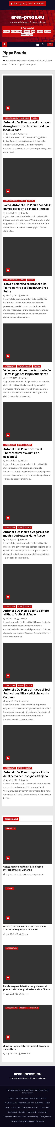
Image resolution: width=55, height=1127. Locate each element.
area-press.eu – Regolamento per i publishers (24, 1103)
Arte (33, 31)
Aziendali (10, 888)
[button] (43, 44)
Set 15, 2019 (11, 134)
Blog (7, 1107)
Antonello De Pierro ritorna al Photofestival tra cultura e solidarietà (22, 452)
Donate (22, 1112)
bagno (39, 31)
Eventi (23, 201)
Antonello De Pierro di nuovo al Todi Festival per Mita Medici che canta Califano (26, 693)
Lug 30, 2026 (12, 874)
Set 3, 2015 (11, 618)
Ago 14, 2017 (12, 213)
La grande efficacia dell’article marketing (21, 1117)
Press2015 (25, 1053)
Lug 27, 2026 (12, 934)
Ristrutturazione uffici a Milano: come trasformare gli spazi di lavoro (24, 928)
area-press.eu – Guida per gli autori (31, 1098)
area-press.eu (27, 17)
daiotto (24, 134)
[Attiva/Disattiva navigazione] (38, 44)
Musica (20, 685)
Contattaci (12, 1112)
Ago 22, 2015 (12, 780)
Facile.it (6, 31)
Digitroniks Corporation (32, 874)
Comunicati (25, 118)
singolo (48, 31)
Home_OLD (31, 1112)
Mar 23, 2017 (12, 295)
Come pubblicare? (30, 1107)
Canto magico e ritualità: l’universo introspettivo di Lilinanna (23, 868)
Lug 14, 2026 (12, 1053)
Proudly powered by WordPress (20, 1090)
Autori (48, 1103)
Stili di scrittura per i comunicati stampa (27, 1121)
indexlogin (42, 1112)
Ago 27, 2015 (12, 701)
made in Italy (16, 31)
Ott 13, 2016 (11, 461)
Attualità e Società (11, 118)
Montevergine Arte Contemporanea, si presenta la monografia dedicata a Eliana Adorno (26, 989)
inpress (24, 994)
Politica (34, 118)
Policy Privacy (45, 1117)
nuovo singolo (26, 34)
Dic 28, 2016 (12, 378)
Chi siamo (16, 1107)
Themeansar (27, 1093)
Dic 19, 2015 (11, 539)
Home (5, 56)
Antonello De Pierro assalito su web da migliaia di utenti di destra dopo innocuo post (27, 126)
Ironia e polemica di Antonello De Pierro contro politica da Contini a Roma (25, 287)
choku (24, 934)
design (27, 31)
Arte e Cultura (10, 366)
